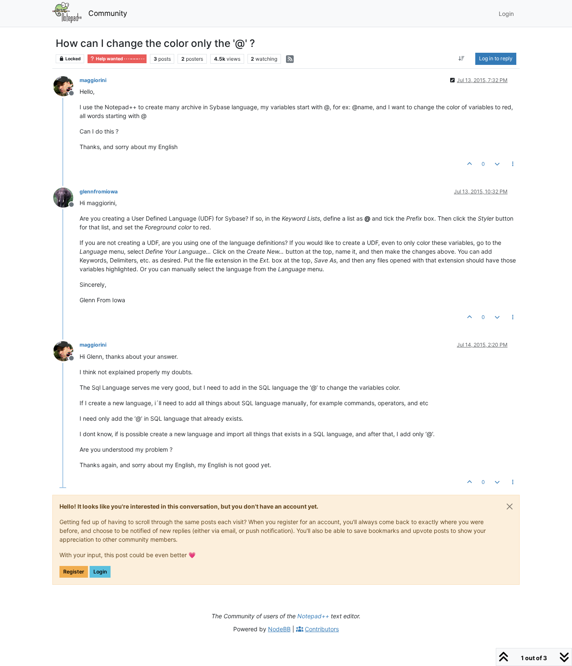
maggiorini (93, 80)
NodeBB (279, 629)
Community (107, 13)
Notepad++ (313, 616)
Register (73, 571)
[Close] (509, 506)
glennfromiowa (99, 191)
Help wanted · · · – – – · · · (119, 59)
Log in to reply (496, 58)
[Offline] (66, 85)
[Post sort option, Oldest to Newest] (462, 58)
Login (100, 571)
